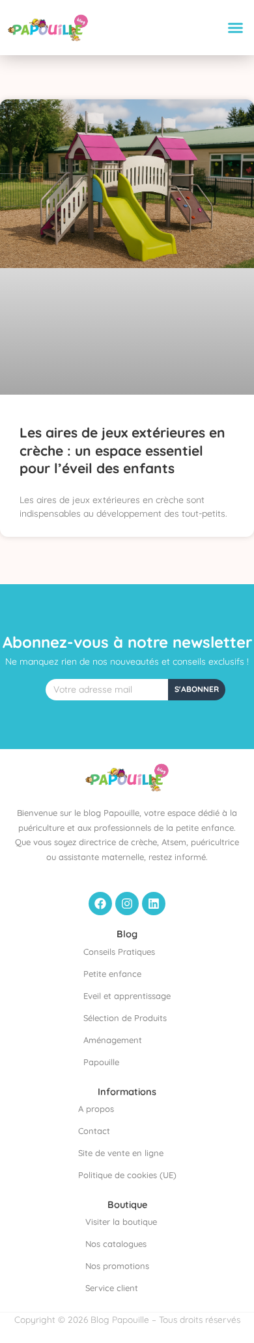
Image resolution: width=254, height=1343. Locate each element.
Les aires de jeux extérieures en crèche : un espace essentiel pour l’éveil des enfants (122, 450)
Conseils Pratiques (119, 951)
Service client (111, 1288)
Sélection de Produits (125, 1018)
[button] (235, 28)
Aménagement (112, 1040)
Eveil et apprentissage (127, 996)
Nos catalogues (116, 1243)
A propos (96, 1108)
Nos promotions (117, 1266)
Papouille (101, 1062)
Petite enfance (112, 973)
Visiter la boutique (121, 1221)
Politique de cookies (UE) (127, 1175)
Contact (94, 1131)
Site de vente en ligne (120, 1153)
